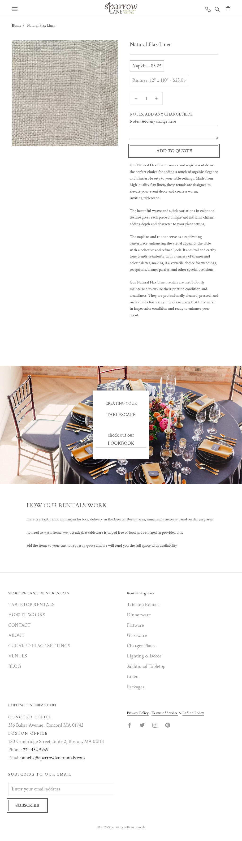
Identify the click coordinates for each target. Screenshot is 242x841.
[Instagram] (154, 725)
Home (16, 25)
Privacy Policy (138, 713)
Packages (135, 687)
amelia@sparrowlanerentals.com (53, 758)
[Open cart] (228, 8)
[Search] (217, 8)
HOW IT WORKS (26, 615)
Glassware (137, 635)
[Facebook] (129, 725)
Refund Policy (193, 713)
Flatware (135, 625)
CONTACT (19, 625)
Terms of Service (164, 713)
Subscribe (27, 805)
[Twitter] (142, 725)
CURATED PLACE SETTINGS (39, 646)
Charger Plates (141, 646)
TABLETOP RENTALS (31, 604)
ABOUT (16, 635)
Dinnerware (139, 615)
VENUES (17, 656)
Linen (132, 676)
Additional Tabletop (146, 666)
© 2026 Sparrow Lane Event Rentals (121, 827)
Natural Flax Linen (41, 25)
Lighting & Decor (144, 656)
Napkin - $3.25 (146, 66)
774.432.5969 (35, 750)
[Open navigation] (14, 8)
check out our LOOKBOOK (121, 439)
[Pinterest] (167, 725)
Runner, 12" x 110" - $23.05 (159, 80)
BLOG (14, 666)
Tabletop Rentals (143, 604)
